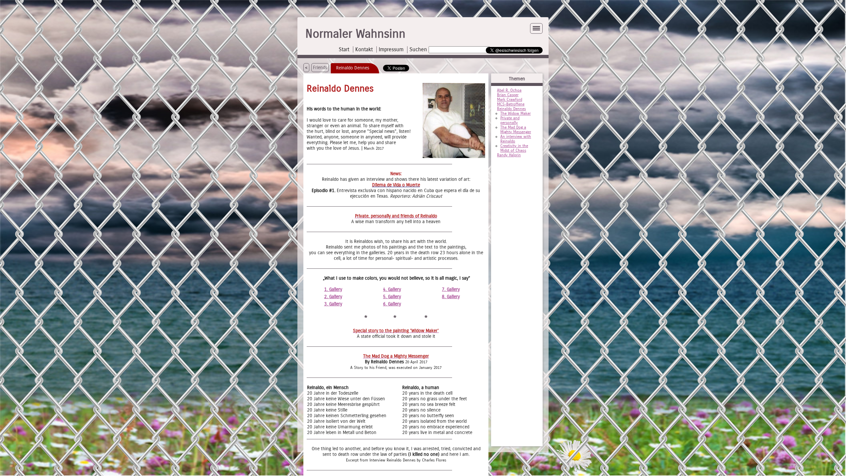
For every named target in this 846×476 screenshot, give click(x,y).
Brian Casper (508, 95)
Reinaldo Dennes (511, 108)
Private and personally (509, 120)
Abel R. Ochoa (509, 90)
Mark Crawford (509, 99)
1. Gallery (333, 289)
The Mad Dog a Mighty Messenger (515, 129)
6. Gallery (392, 304)
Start (344, 49)
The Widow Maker (515, 113)
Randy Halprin (509, 155)
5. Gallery (392, 296)
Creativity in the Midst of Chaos (514, 148)
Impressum (391, 49)
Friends (320, 67)
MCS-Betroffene (510, 104)
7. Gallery (451, 289)
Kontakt (364, 49)
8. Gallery (451, 296)
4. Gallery (392, 289)
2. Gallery (333, 296)
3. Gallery (333, 304)
